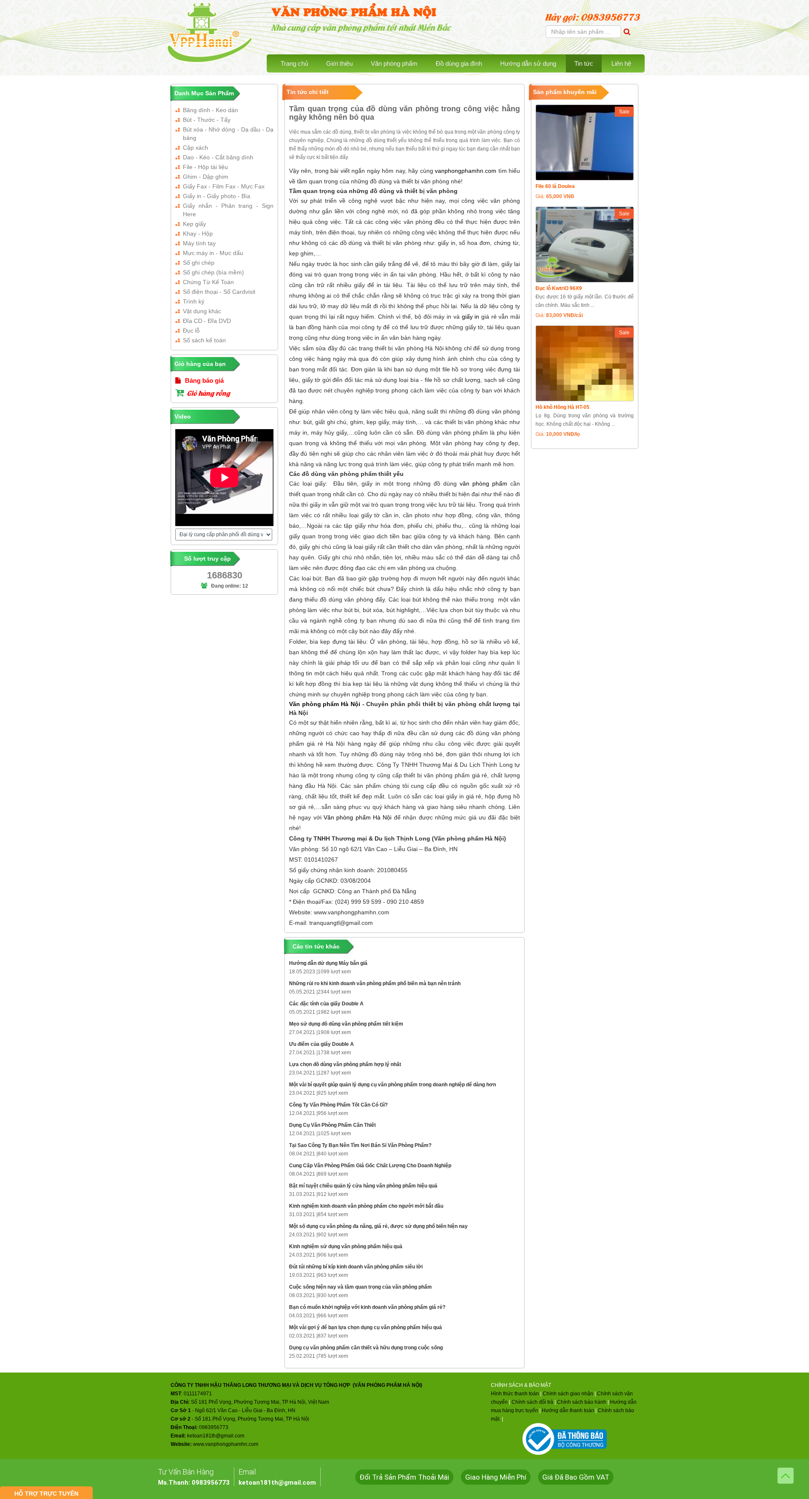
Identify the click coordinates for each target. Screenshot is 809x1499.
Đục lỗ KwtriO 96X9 (559, 288)
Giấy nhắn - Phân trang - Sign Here (228, 210)
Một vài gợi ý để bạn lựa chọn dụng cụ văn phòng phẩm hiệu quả (365, 1327)
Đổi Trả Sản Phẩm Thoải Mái (404, 1477)
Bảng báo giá (203, 380)
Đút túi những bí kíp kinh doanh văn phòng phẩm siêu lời (356, 1267)
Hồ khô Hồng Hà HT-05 (562, 407)
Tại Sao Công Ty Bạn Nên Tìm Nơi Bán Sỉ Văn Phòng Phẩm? (360, 1145)
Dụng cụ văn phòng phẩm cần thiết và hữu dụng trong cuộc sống (366, 1348)
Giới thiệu (339, 63)
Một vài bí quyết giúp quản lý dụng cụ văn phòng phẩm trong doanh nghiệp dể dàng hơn (392, 1085)
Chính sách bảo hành (581, 1402)
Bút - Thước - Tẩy (206, 119)
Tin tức (583, 63)
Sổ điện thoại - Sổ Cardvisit (219, 291)
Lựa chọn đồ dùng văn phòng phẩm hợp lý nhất (345, 1064)
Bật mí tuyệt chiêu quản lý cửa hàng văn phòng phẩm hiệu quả (363, 1186)
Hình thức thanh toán (515, 1394)
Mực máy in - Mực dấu (213, 253)
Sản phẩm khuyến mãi (565, 92)
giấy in (471, 316)
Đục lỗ (191, 330)
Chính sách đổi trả (532, 1402)
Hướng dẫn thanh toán (568, 1410)
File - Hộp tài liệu (205, 167)
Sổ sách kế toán (204, 340)
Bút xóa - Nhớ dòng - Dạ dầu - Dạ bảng (228, 133)
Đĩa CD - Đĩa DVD (207, 320)
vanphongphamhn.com (465, 170)
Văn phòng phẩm (394, 63)
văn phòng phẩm (483, 483)
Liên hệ (621, 63)
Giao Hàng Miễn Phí (495, 1477)
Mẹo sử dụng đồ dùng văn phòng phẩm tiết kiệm (346, 1024)
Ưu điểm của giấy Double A (321, 1044)
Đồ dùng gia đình (459, 63)
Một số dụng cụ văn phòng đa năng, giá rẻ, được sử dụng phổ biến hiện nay (378, 1226)
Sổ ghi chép (198, 262)
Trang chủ (294, 63)
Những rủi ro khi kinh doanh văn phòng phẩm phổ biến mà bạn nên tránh (375, 983)
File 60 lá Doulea (555, 186)
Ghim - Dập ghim (205, 176)
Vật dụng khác (202, 311)
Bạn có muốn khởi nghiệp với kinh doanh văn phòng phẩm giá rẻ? (367, 1307)
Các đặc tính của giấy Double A (326, 1004)
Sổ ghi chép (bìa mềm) (213, 272)
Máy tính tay (199, 243)
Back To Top (785, 1475)
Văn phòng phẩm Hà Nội (324, 704)
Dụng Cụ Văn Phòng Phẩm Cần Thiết (332, 1125)
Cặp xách (195, 147)
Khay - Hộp (198, 233)
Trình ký (193, 301)
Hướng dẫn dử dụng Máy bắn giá (328, 963)
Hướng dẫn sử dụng (528, 63)
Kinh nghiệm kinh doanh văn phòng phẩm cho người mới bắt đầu (366, 1206)
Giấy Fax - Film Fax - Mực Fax (224, 186)
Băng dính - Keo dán (210, 110)
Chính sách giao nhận (568, 1394)
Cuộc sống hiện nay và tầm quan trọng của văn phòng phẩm (360, 1287)
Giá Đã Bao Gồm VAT (575, 1477)
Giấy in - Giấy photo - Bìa (216, 196)
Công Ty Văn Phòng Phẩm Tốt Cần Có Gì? (338, 1105)
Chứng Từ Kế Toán (208, 282)
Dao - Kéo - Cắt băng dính (218, 157)
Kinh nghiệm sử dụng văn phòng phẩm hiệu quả (345, 1246)
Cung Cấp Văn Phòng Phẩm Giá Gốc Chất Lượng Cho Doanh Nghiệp (370, 1166)
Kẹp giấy (194, 223)
